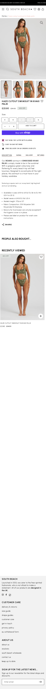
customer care (8, 619)
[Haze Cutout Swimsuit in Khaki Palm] (22, 287)
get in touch (7, 623)
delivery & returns (9, 607)
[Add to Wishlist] (35, 9)
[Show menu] (3, 9)
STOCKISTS (5, 649)
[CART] (42, 9)
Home (4, 16)
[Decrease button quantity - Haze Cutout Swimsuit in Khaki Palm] (5, 126)
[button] (7, 9)
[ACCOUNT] (39, 9)
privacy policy (8, 628)
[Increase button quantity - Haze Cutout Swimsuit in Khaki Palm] (14, 126)
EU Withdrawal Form (10, 632)
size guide (6, 611)
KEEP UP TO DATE (8, 661)
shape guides (7, 615)
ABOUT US (5, 645)
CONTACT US (6, 657)
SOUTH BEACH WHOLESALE (11, 653)
